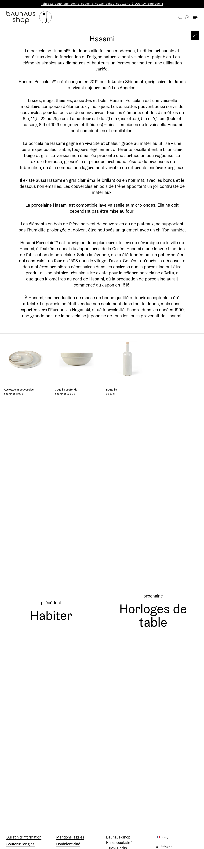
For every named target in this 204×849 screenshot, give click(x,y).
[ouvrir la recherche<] (180, 17)
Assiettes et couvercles (25, 366)
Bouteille (127, 366)
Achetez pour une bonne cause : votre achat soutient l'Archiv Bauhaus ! (102, 3)
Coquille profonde (76, 366)
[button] (165, 837)
